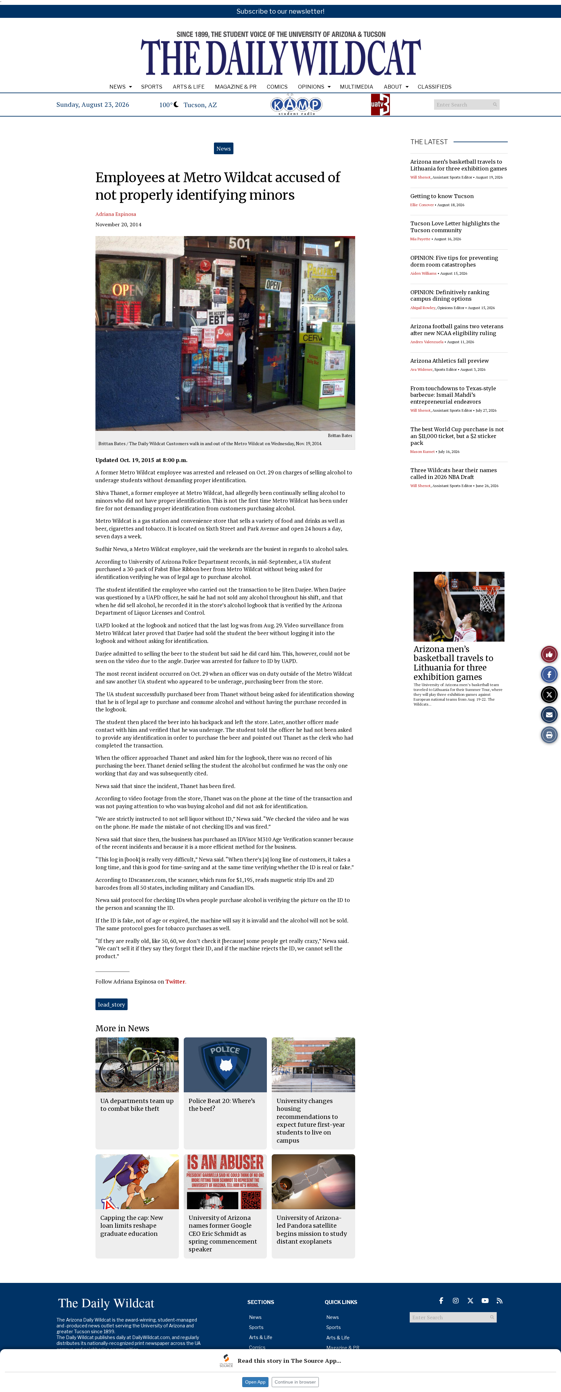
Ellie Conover (422, 204)
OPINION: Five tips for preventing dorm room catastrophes (454, 261)
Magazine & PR (235, 87)
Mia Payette (420, 238)
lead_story (111, 1004)
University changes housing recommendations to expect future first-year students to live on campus (311, 1120)
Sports (151, 87)
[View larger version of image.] (225, 333)
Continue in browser (295, 1382)
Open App (255, 1382)
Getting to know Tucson (442, 196)
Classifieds (435, 87)
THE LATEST (429, 142)
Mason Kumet (422, 451)
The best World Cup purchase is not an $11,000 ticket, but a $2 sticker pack (457, 436)
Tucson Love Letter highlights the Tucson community (455, 226)
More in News (122, 1028)
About (393, 87)
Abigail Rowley (422, 307)
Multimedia (356, 87)
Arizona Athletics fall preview (449, 360)
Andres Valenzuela (426, 341)
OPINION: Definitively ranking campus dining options (449, 295)
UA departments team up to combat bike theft (137, 1104)
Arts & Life (189, 87)
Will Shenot (420, 177)
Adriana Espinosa (115, 214)
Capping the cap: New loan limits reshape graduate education (131, 1225)
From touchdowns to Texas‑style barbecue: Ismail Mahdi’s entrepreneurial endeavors (453, 395)
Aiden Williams (423, 273)
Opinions (311, 87)
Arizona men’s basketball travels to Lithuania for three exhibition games (458, 165)
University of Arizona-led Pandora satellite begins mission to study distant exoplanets (312, 1229)
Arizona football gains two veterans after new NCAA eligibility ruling (457, 329)
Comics (277, 87)
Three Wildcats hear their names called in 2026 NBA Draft (453, 473)
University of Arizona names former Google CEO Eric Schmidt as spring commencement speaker (223, 1233)
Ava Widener (421, 369)
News (117, 87)
